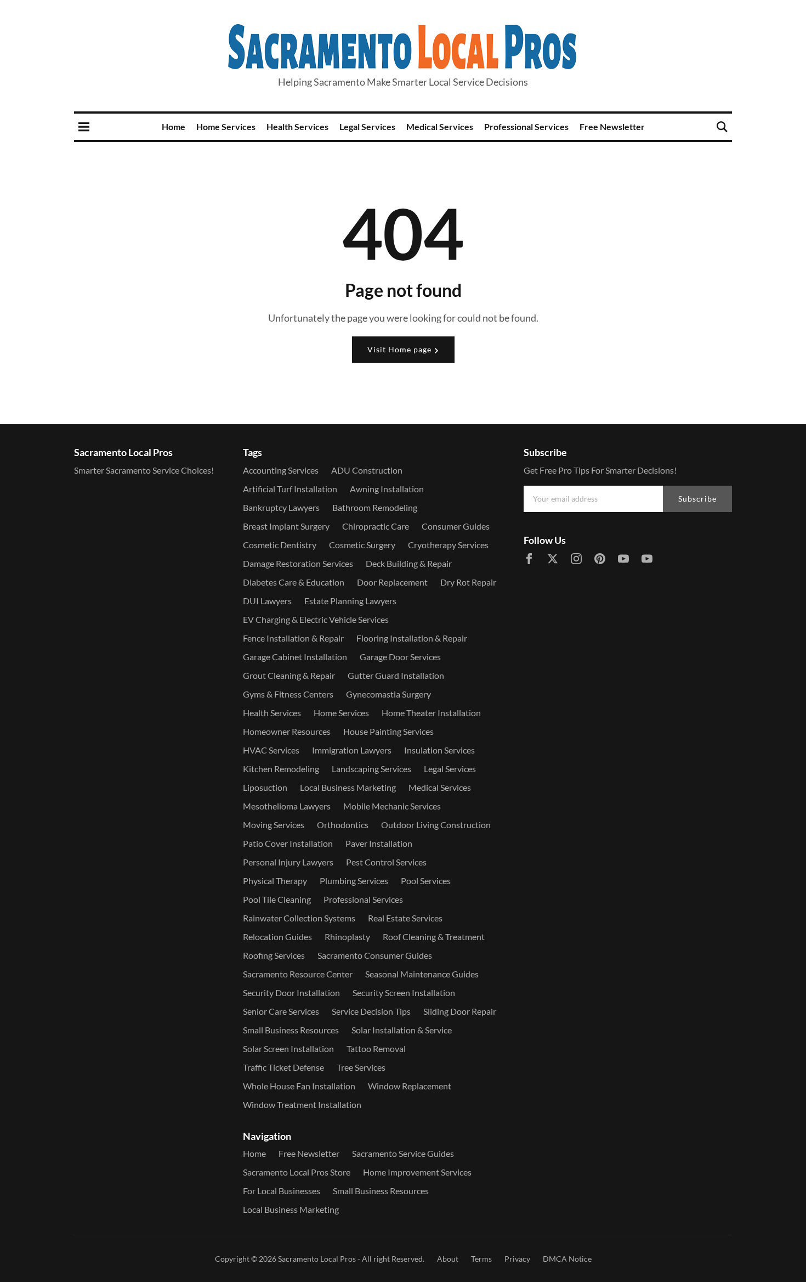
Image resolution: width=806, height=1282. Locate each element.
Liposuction (265, 787)
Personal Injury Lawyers (288, 862)
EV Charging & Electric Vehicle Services (316, 619)
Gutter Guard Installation (396, 675)
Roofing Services (274, 955)
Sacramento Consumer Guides (374, 955)
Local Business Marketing (348, 787)
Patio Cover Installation (288, 843)
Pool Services (426, 880)
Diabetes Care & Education (293, 582)
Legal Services (367, 126)
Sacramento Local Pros (317, 1258)
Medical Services (439, 126)
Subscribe (697, 498)
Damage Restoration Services (298, 563)
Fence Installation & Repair (293, 638)
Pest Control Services (386, 862)
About (447, 1258)
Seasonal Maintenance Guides (422, 974)
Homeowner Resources (287, 731)
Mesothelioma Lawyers (287, 806)
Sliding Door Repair (459, 1011)
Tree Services (361, 1067)
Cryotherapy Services (448, 544)
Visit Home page (400, 349)
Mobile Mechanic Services (392, 806)
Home (173, 126)
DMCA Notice (567, 1258)
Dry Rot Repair (468, 582)
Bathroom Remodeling (374, 507)
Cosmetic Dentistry (279, 544)
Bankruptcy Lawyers (281, 507)
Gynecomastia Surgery (388, 694)
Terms (481, 1258)
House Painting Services (388, 731)
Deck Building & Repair (409, 563)
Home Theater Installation (431, 712)
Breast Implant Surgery (286, 526)
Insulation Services (439, 750)
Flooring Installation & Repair (411, 638)
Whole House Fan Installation (299, 1086)
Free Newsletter (612, 126)
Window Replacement (409, 1086)
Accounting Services (281, 470)
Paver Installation (378, 843)
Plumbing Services (354, 880)
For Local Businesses (281, 1190)
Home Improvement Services (417, 1172)
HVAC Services (271, 750)
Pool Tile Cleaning (277, 899)
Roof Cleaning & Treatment (434, 936)
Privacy (517, 1258)
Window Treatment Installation (302, 1104)
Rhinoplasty (347, 936)
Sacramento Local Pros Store (296, 1172)
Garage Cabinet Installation (295, 656)
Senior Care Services (281, 1011)
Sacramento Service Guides (403, 1153)
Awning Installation (387, 488)
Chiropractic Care (375, 526)
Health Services (297, 126)
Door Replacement (392, 582)
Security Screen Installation (404, 992)
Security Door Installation (291, 992)
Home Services (226, 126)
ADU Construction (366, 470)
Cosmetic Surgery (362, 544)
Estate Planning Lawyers (350, 600)
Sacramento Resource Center (298, 974)
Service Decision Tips (371, 1011)
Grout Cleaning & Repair (289, 675)
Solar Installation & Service (401, 1030)
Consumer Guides (456, 526)
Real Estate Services (405, 918)
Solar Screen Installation (288, 1048)
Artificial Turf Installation (290, 488)
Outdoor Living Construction (436, 824)
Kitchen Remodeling (281, 768)
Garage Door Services (400, 656)
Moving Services (273, 824)
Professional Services (526, 126)
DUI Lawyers (267, 600)
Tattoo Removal (376, 1048)
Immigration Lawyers (351, 750)
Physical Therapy (275, 880)
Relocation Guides (277, 936)
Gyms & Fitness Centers (288, 694)
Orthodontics (342, 824)
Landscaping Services (371, 768)
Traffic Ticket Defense (283, 1067)
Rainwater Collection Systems (299, 918)
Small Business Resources (291, 1030)
